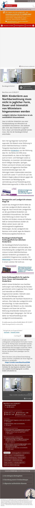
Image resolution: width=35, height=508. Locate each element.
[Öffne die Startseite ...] (14, 4)
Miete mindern (8, 462)
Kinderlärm (26, 453)
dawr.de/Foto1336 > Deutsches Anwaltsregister (25, 68)
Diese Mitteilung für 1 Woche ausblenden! (17, 22)
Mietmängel (7, 460)
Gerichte (29, 25)
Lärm (5, 455)
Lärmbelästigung (19, 455)
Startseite (6, 332)
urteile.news (11, 499)
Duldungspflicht (16, 453)
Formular (3, 505)
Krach (10, 455)
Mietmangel (21, 457)
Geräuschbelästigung (10, 457)
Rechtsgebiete (19, 25)
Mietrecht (7, 453)
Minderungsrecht (19, 462)
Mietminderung (17, 460)
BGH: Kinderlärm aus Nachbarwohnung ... (19, 9)
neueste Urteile (8, 25)
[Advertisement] (17, 47)
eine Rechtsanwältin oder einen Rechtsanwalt (12, 503)
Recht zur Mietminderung (11, 465)
